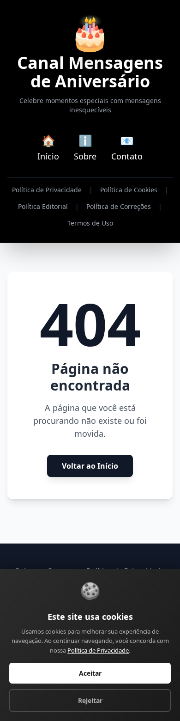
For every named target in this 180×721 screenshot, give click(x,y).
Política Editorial (43, 206)
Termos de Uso (90, 223)
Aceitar (90, 673)
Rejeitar (90, 700)
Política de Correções (118, 206)
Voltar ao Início (90, 466)
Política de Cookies (128, 189)
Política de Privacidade (47, 189)
